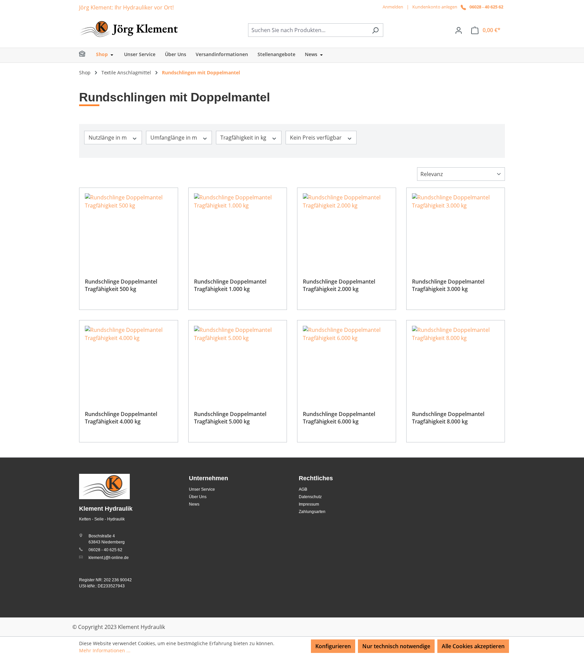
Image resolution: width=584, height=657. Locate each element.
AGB (303, 489)
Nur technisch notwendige (396, 646)
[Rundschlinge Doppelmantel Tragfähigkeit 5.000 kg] (238, 359)
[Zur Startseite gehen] (129, 29)
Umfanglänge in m (174, 137)
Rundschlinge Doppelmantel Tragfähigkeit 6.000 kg (339, 417)
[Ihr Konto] (459, 30)
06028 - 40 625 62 (486, 7)
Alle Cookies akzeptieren (473, 646)
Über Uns (197, 496)
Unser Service (202, 489)
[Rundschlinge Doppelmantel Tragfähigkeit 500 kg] (128, 227)
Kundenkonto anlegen (434, 7)
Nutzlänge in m (108, 137)
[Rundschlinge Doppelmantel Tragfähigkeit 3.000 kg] (456, 227)
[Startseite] (86, 55)
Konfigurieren (333, 646)
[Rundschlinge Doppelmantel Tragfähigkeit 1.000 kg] (238, 227)
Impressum (309, 504)
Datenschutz (310, 496)
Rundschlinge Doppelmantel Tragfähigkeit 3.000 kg (448, 285)
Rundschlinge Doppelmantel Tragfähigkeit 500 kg (121, 285)
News (194, 504)
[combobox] (308, 30)
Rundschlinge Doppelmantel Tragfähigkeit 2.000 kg (339, 285)
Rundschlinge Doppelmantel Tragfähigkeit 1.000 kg (230, 285)
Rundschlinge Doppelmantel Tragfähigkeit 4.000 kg (121, 417)
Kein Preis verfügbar (316, 137)
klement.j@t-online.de (109, 557)
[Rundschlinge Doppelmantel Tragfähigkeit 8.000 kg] (456, 359)
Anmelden (393, 7)
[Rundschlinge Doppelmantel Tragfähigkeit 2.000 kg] (346, 227)
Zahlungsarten (312, 511)
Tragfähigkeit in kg (244, 137)
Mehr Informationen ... (104, 650)
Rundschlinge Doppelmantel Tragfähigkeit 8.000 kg (448, 417)
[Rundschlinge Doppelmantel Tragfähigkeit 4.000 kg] (128, 359)
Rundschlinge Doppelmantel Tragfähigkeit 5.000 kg (230, 417)
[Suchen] (375, 30)
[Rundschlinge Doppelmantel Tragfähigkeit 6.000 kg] (346, 359)
